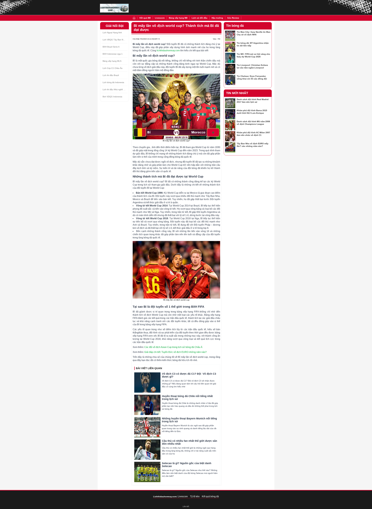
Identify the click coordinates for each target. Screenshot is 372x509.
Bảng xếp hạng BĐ (178, 18)
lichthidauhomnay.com (168, 50)
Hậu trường (217, 18)
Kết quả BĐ (145, 18)
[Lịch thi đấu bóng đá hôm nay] (114, 8)
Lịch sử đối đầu (199, 18)
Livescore (160, 18)
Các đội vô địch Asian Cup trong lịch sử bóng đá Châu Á (173, 347)
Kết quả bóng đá (210, 496)
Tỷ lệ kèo (195, 496)
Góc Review (233, 18)
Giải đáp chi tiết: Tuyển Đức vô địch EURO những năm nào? (175, 352)
